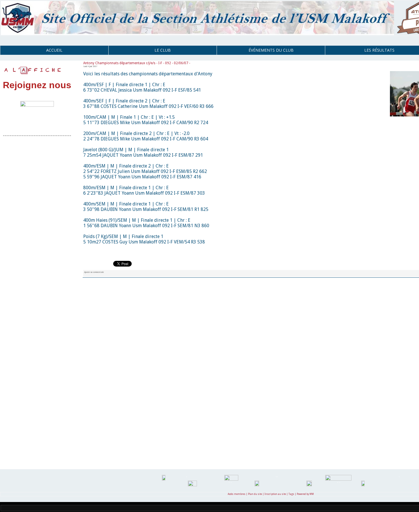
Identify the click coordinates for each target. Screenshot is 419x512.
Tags (291, 494)
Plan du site (255, 494)
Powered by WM (305, 494)
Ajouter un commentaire (94, 272)
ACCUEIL (54, 50)
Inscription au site (275, 494)
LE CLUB (162, 50)
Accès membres (236, 494)
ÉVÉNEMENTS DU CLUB (271, 50)
